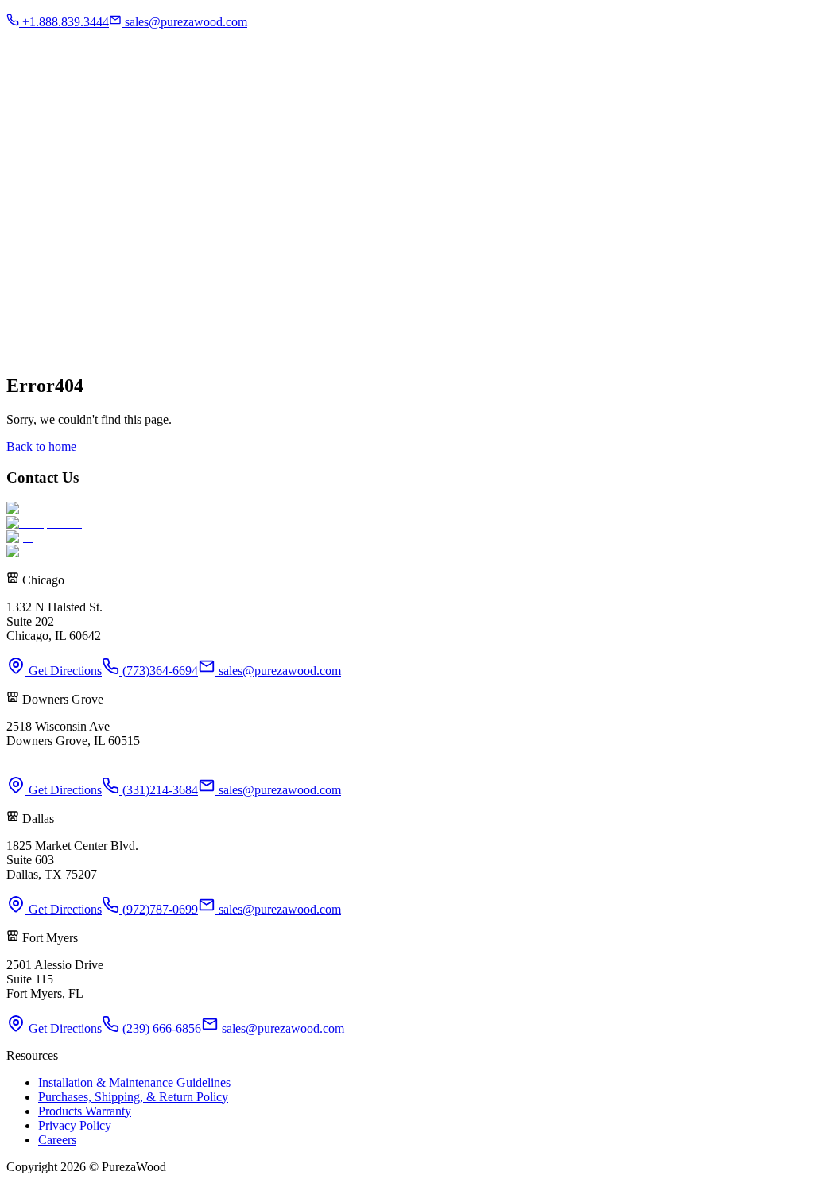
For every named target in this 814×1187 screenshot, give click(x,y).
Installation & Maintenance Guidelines (134, 1082)
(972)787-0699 (158, 909)
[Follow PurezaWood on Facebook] (19, 272)
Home (21, 100)
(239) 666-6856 (160, 1028)
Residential (66, 14)
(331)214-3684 (158, 790)
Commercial (68, 28)
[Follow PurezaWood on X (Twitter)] (70, 272)
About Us (62, 100)
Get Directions (63, 670)
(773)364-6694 (158, 670)
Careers (57, 1139)
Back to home (41, 446)
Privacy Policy (74, 1125)
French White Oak (133, 100)
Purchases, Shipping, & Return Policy (133, 1097)
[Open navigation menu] (24, 78)
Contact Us (84, 55)
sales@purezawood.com (278, 670)
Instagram (31, 55)
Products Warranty (84, 1111)
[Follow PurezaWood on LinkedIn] (95, 272)
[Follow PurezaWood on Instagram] (44, 272)
